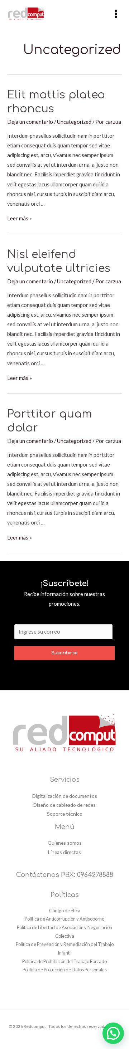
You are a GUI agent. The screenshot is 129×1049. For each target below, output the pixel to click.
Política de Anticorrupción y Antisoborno (64, 919)
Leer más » (19, 218)
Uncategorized (74, 122)
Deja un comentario (30, 122)
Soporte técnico (64, 814)
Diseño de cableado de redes (64, 805)
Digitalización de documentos (64, 796)
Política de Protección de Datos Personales (65, 969)
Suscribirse (64, 652)
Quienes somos (65, 843)
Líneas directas (64, 852)
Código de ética (64, 910)
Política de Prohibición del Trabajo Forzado (64, 961)
